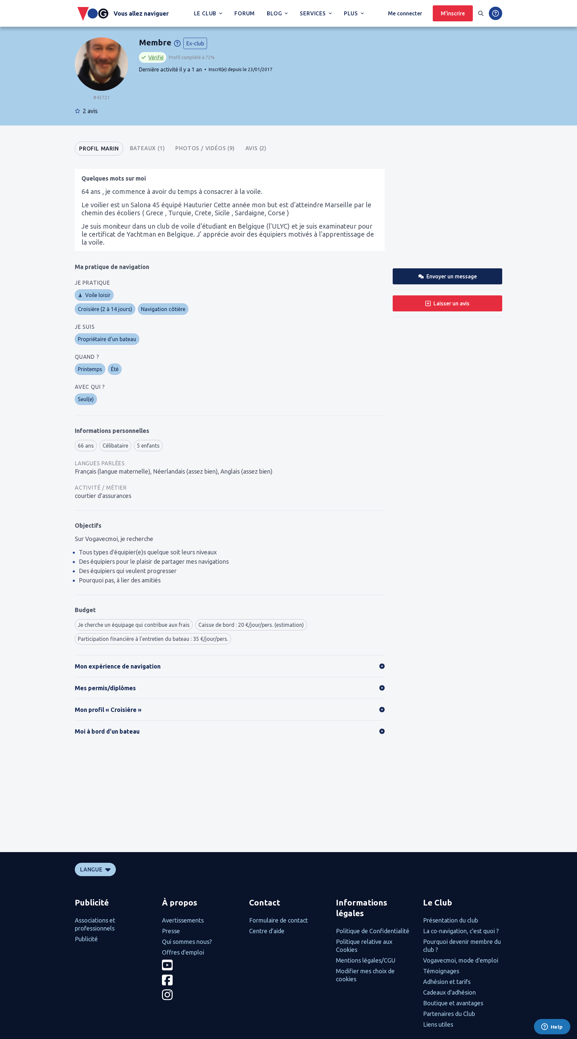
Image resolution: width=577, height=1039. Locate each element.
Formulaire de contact (278, 920)
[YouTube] (201, 965)
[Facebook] (201, 980)
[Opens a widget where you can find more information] (552, 1027)
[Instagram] (201, 995)
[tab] (99, 149)
